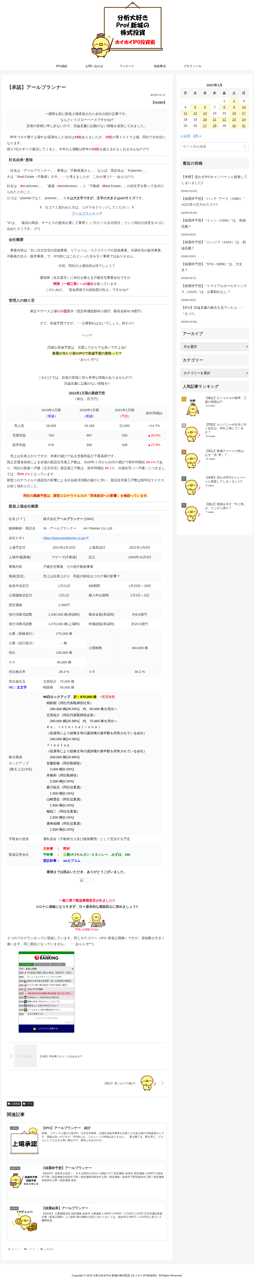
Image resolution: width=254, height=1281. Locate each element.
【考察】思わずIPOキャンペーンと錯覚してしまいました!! (214, 180)
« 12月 (185, 136)
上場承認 (15, 1103)
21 (214, 119)
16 (234, 113)
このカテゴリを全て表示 (46, 1018)
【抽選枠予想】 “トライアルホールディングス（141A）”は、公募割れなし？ (214, 289)
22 (224, 119)
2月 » (197, 136)
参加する (69, 1022)
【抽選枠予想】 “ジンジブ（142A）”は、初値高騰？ (213, 245)
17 (244, 113)
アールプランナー (85, 213)
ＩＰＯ (29, 1103)
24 (244, 119)
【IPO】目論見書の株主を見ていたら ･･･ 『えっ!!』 (212, 310)
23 (234, 119)
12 (195, 113)
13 (205, 113)
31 (244, 126)
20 (205, 119)
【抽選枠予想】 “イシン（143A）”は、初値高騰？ (213, 223)
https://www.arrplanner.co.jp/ (64, 538)
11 (185, 113)
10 (244, 107)
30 (234, 126)
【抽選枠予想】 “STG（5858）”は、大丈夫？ (211, 267)
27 (205, 126)
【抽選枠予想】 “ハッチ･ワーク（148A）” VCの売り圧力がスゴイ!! (212, 201)
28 (214, 126)
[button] (245, 147)
